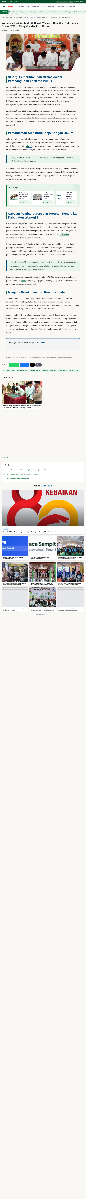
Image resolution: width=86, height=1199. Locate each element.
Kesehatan (51, 7)
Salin (38, 365)
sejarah (29, 146)
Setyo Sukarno (74, 370)
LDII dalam (64, 234)
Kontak (82, 1)
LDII (7, 6)
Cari (71, 1)
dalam (23, 280)
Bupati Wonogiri (35, 370)
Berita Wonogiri (22, 370)
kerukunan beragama (49, 370)
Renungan (35, 7)
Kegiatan (61, 7)
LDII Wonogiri (63, 370)
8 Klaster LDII (70, 7)
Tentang (76, 1)
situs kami (41, 342)
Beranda (21, 7)
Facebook (25, 365)
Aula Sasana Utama (14, 15)
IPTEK (44, 7)
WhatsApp (14, 365)
